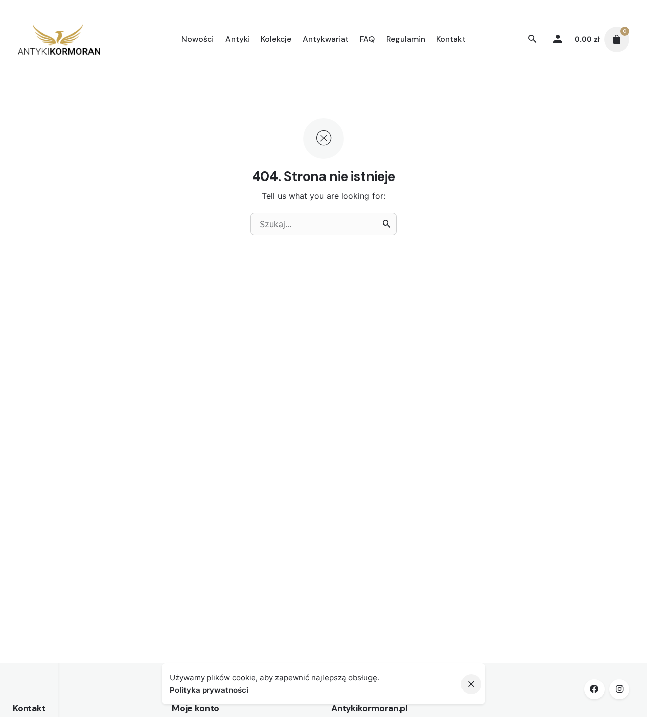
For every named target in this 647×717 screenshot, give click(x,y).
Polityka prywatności (209, 690)
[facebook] (594, 689)
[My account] (558, 39)
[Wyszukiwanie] (386, 224)
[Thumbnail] (59, 39)
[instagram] (619, 689)
